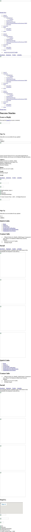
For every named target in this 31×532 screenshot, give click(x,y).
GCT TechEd (8, 24)
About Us (5, 15)
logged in (8, 120)
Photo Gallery (8, 28)
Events (4, 27)
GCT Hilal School (9, 17)
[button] (15, 69)
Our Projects (5, 16)
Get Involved (5, 44)
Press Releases (8, 48)
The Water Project (9, 20)
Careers (4, 31)
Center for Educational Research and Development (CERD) (16, 23)
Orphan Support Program (10, 21)
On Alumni (11, 19)
